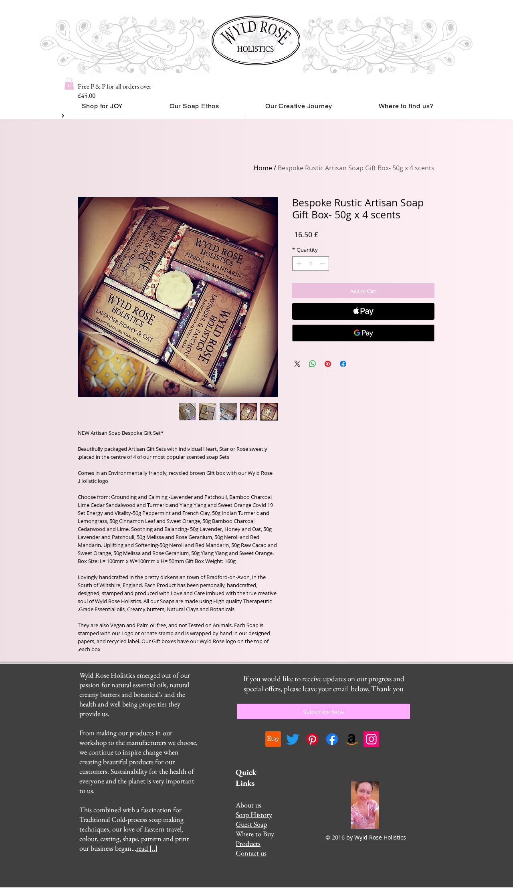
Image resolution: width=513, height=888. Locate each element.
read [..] (147, 848)
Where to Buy (255, 833)
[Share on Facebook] (343, 364)
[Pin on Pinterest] (328, 364)
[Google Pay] (363, 333)
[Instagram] (371, 739)
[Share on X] (297, 364)
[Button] (62, 116)
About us (248, 804)
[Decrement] (323, 263)
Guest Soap (251, 824)
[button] (69, 84)
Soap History (254, 814)
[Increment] (298, 263)
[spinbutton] (311, 263)
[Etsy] (273, 739)
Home (263, 167)
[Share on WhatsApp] (312, 364)
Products (248, 843)
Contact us (251, 853)
